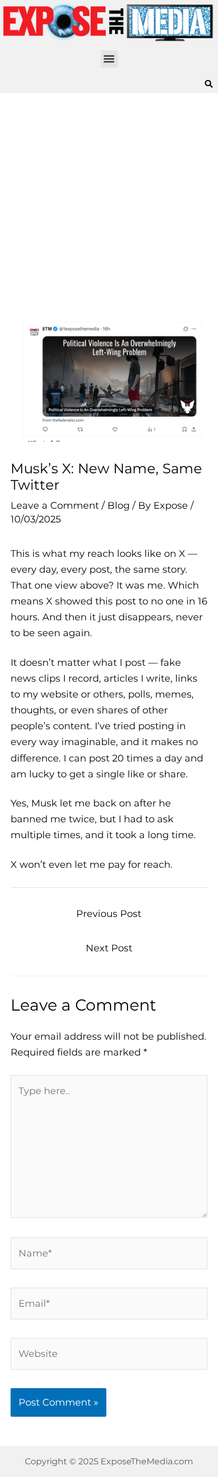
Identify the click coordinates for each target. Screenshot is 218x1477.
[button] (109, 59)
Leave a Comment (55, 505)
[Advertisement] (109, 206)
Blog (118, 505)
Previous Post (108, 913)
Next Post (109, 948)
